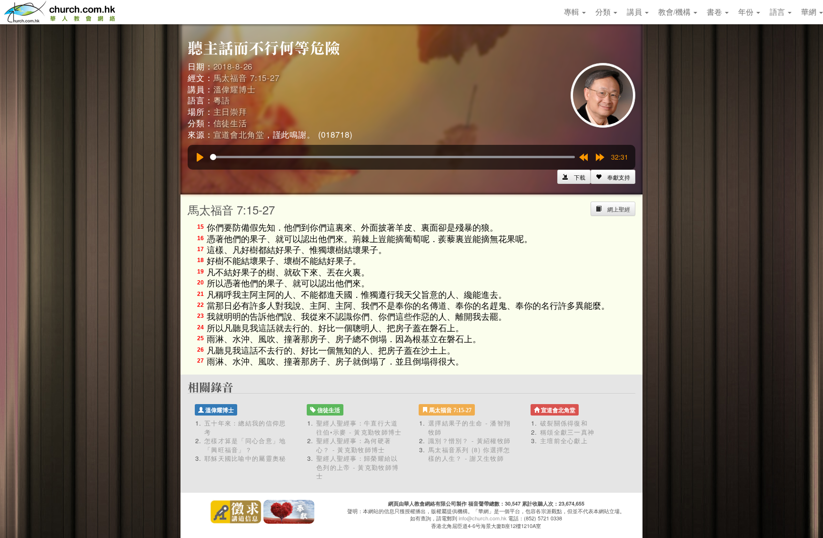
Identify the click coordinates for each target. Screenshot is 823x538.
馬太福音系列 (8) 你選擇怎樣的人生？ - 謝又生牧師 (469, 454)
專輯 (572, 11)
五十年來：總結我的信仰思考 (245, 427)
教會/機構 (675, 11)
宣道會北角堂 (238, 134)
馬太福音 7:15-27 (246, 77)
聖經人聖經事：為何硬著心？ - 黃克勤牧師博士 (353, 445)
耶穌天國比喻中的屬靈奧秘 (245, 458)
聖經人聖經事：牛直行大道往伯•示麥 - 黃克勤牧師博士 (359, 427)
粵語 (222, 100)
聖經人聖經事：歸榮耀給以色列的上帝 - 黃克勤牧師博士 (357, 467)
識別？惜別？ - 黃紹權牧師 (469, 440)
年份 (746, 11)
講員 (635, 11)
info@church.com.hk (483, 518)
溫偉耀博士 (234, 89)
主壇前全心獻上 (564, 440)
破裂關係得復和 (564, 422)
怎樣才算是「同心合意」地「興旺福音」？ (245, 445)
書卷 (715, 11)
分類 (603, 11)
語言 (778, 11)
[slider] (392, 157)
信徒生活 (230, 123)
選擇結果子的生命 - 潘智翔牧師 (469, 427)
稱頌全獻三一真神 (567, 431)
